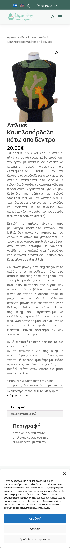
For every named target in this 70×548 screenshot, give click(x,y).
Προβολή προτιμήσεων (35, 539)
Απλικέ (32, 37)
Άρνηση (35, 529)
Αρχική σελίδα (16, 37)
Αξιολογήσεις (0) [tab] (23, 414)
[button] (64, 474)
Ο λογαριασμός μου (28, 6)
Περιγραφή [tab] (19, 407)
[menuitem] (15, 5)
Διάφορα (12, 395)
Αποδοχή (35, 518)
